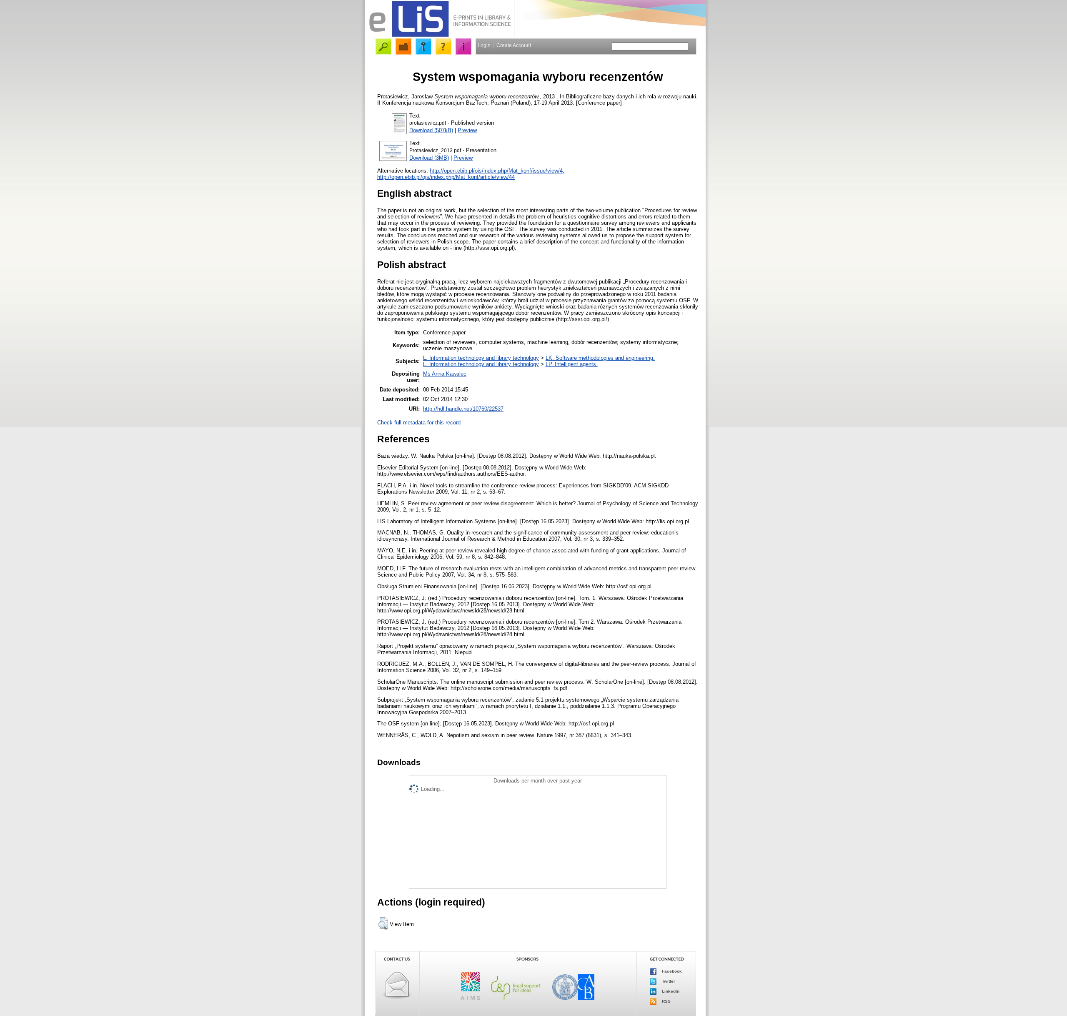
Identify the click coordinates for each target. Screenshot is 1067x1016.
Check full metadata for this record (419, 422)
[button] (383, 923)
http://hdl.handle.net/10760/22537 (463, 409)
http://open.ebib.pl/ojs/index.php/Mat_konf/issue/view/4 (496, 171)
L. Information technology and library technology (481, 358)
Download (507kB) (431, 130)
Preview (467, 130)
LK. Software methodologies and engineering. (600, 358)
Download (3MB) (429, 158)
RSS (666, 1001)
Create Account (513, 45)
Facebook (671, 971)
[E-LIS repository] (440, 35)
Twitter (668, 981)
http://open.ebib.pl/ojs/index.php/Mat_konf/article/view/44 (446, 177)
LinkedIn (670, 991)
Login (484, 45)
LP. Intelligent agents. (572, 364)
